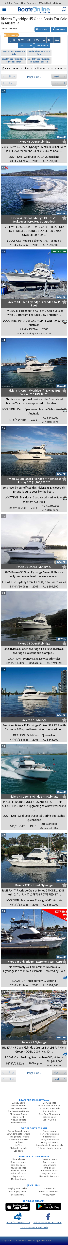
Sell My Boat (49, 1116)
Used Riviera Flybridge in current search (39, 60)
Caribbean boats (49, 1170)
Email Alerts (43, 29)
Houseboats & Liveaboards (49, 1145)
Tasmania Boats (18, 1122)
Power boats (49, 1130)
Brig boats (49, 1167)
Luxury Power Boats (49, 1139)
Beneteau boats (18, 1162)
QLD (12, 40)
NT (50, 40)
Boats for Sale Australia (18, 1222)
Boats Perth (18, 1116)
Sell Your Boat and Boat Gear (48, 1222)
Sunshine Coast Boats (18, 1111)
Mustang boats (18, 1179)
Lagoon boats (49, 1164)
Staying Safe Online (17, 1188)
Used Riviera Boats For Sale (39, 53)
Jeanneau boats (18, 1170)
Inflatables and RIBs (18, 1139)
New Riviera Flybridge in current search (13, 60)
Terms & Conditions (48, 1191)
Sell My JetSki (49, 1119)
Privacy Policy (48, 1194)
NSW (21, 40)
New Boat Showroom (49, 1114)
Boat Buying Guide (18, 1191)
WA (57, 40)
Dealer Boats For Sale (49, 1108)
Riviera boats (18, 1159)
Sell (12, 2)
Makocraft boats (19, 1173)
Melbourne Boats (18, 1114)
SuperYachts (49, 1136)
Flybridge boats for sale (49, 1147)
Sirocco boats (49, 1162)
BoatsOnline (26, 1240)
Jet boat (18, 1142)
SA (43, 40)
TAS (36, 40)
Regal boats (18, 1176)
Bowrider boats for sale (18, 1133)
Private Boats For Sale (49, 1105)
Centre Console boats (18, 1130)
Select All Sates (25, 45)
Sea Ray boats (18, 1164)
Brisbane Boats (18, 1105)
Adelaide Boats (18, 1119)
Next (56, 76)
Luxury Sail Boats (49, 1142)
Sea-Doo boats (49, 1159)
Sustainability (17, 1194)
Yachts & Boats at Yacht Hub (34, 1227)
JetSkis (18, 1145)
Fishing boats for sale (18, 1136)
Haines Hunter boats (49, 1176)
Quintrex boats (18, 1167)
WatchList (46, 2)
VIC (29, 40)
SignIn (58, 2)
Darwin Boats (49, 1102)
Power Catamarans (49, 1133)
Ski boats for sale (18, 1147)
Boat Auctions (49, 1111)
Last (56, 83)
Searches (30, 2)
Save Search (60, 29)
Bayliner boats (49, 1173)
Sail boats (18, 1150)
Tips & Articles (48, 1188)
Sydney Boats (18, 1102)
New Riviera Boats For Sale (14, 53)
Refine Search (11, 35)
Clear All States (42, 45)
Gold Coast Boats (18, 1108)
